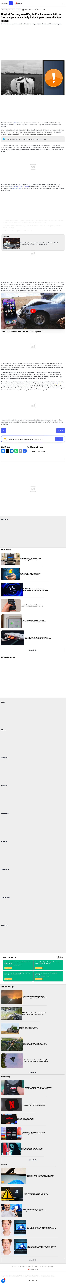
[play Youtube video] (33, 311)
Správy (18, 10)
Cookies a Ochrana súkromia (22, 1276)
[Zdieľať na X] (7, 451)
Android (4, 10)
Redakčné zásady (35, 1276)
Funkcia (57, 384)
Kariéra (48, 1276)
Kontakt (53, 1276)
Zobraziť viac (33, 650)
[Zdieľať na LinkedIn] (12, 451)
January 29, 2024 (38, 231)
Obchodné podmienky (8, 1276)
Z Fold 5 (26, 186)
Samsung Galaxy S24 (15, 186)
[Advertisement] (33, 38)
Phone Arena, (16, 188)
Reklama (43, 1276)
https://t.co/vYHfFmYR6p (23, 228)
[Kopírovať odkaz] (25, 451)
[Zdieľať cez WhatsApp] (16, 451)
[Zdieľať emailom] (20, 451)
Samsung (11, 10)
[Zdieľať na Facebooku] (3, 451)
